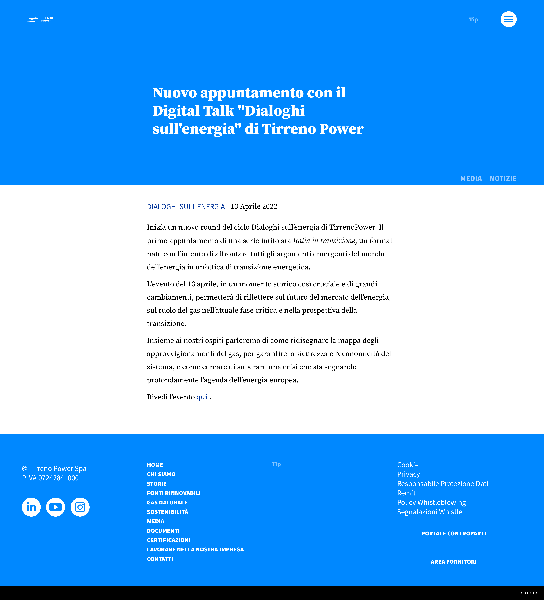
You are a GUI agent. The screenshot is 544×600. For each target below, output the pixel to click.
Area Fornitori (454, 561)
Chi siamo (161, 474)
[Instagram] (82, 514)
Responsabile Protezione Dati (443, 483)
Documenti (163, 530)
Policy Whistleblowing (431, 502)
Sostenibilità (167, 512)
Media (471, 178)
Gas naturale (167, 502)
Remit (406, 493)
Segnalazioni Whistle (429, 511)
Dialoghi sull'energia (186, 206)
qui (201, 397)
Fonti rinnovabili (174, 493)
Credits (529, 593)
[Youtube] (57, 514)
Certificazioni (169, 540)
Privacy (408, 474)
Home (155, 465)
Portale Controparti (453, 533)
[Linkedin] (33, 514)
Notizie (503, 178)
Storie (157, 483)
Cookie (408, 464)
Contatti (160, 559)
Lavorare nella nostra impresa (195, 549)
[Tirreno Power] (40, 19)
